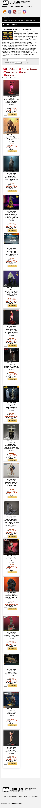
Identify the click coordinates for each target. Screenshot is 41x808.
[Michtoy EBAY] (20, 12)
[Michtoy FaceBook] (10, 12)
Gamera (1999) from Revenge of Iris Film (11, 596)
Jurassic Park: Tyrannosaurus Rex (11, 673)
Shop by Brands (26, 29)
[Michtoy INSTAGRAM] (24, 12)
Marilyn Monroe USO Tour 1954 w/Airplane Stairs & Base (11, 484)
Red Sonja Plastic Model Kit (11, 559)
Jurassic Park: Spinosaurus (11, 712)
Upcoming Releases (29, 69)
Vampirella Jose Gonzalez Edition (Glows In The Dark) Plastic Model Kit (11, 332)
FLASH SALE (11, 75)
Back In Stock (11, 72)
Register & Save (7, 6)
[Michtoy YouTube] (15, 12)
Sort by (5, 59)
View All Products (13, 29)
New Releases (11, 69)
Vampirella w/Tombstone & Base (11, 751)
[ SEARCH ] (6, 18)
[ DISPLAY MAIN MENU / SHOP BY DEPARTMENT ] (19, 21)
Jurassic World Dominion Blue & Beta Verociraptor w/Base (11, 253)
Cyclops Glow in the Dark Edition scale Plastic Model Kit (11, 292)
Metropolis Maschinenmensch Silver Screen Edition (11, 178)
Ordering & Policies (16, 803)
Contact (34, 796)
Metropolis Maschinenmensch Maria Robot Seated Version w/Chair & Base (11, 446)
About (5, 796)
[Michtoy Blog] (5, 12)
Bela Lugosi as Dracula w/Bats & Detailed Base (11, 366)
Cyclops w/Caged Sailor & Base (11, 138)
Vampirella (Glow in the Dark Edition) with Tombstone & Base (11, 101)
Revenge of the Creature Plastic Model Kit (11, 636)
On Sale (24, 72)
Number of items (9, 62)
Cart (29, 6)
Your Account (18, 6)
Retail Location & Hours (19, 796)
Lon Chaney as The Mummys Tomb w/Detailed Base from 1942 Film (11, 217)
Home (6, 29)
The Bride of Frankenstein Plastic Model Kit (11, 407)
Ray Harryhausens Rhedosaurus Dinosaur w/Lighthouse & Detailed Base (11, 521)
